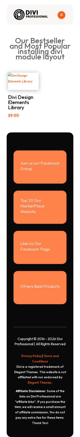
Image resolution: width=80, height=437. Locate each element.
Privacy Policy (31, 356)
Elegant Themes (39, 383)
